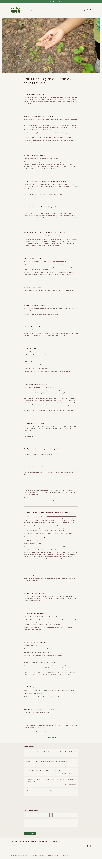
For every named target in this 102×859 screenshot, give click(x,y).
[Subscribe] (35, 846)
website (46, 690)
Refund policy (50, 855)
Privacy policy (34, 855)
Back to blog (52, 737)
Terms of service (57, 855)
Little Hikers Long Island (17, 855)
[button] (84, 10)
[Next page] (55, 802)
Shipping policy (65, 855)
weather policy (50, 500)
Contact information (42, 855)
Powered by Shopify (26, 855)
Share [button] (26, 90)
